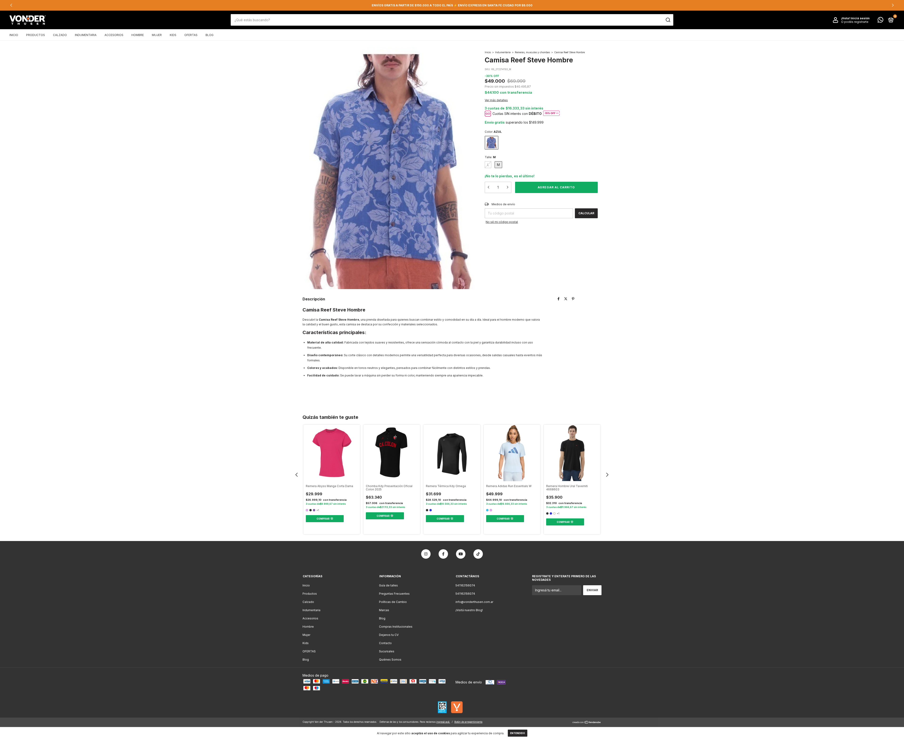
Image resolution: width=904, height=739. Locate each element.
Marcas (384, 610)
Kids (173, 35)
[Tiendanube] (586, 723)
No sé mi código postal (502, 222)
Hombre (137, 35)
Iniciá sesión (860, 18)
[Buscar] (668, 20)
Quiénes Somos (390, 659)
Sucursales (386, 651)
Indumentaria (86, 35)
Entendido (517, 733)
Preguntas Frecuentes (394, 593)
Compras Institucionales (395, 626)
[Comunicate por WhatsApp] (880, 21)
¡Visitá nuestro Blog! (469, 610)
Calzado (60, 35)
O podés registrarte (854, 22)
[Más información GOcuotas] (551, 114)
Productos (35, 35)
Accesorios (114, 35)
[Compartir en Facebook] (558, 299)
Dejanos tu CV (389, 635)
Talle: (490, 157)
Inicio (13, 35)
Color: (493, 131)
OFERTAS (191, 35)
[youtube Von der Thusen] (460, 554)
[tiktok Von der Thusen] (478, 554)
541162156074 (465, 585)
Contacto (385, 643)
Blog (210, 35)
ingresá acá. (443, 721)
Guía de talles (388, 585)
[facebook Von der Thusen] (443, 554)
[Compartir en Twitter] (565, 299)
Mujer (157, 35)
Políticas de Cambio (393, 602)
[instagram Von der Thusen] (426, 554)
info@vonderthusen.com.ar (474, 602)
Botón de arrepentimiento (468, 721)
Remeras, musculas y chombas (532, 52)
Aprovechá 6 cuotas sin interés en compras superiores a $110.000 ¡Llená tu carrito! (452, 5)
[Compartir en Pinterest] (573, 299)
